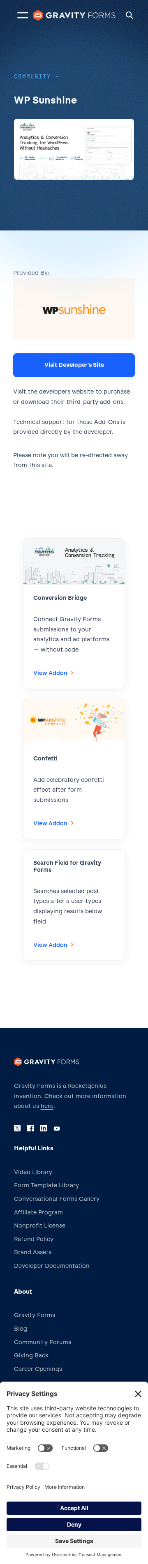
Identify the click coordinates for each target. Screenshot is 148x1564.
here (47, 1106)
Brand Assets (32, 1252)
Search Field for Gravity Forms (67, 866)
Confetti (45, 758)
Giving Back (31, 1355)
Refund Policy (33, 1239)
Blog (20, 1328)
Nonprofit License (39, 1225)
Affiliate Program (38, 1212)
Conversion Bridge (60, 597)
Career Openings (38, 1369)
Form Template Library (46, 1185)
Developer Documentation (52, 1265)
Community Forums (42, 1342)
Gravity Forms (34, 1315)
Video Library (33, 1172)
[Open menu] (22, 15)
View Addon (52, 674)
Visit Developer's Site (74, 365)
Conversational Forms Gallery (56, 1198)
